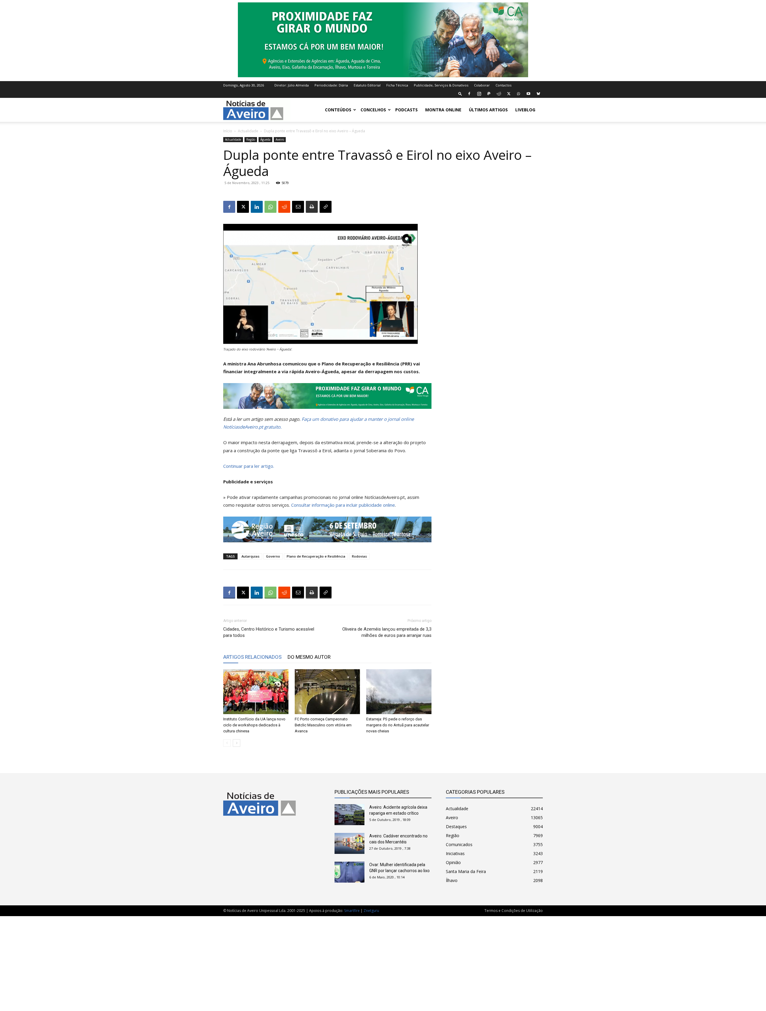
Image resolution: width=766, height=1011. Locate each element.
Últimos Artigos (488, 110)
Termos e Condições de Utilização (513, 910)
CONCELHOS (373, 110)
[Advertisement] (383, 960)
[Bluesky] (538, 93)
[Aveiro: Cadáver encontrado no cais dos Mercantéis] (349, 843)
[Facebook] (469, 93)
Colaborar (482, 85)
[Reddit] (498, 93)
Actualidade (248, 130)
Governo (273, 556)
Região (250, 139)
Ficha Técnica (397, 85)
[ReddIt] (284, 207)
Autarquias (250, 556)
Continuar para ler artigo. (248, 466)
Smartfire (352, 910)
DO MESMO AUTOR (309, 657)
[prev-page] (227, 743)
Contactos (503, 85)
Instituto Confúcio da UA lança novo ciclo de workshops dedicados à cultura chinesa (254, 725)
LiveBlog (525, 110)
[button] (460, 93)
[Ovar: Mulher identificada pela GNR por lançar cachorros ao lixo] (349, 872)
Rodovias (359, 556)
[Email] (298, 207)
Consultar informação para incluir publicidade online (343, 505)
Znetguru (371, 910)
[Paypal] (488, 93)
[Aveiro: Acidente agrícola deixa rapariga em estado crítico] (349, 814)
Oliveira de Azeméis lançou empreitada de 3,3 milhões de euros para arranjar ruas (386, 632)
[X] (508, 93)
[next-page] (236, 743)
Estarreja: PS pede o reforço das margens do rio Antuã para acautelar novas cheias (397, 725)
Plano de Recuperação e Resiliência (316, 556)
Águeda (265, 139)
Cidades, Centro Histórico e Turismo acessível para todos (268, 632)
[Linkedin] (257, 207)
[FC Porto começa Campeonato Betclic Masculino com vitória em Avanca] (327, 691)
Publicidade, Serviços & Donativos (441, 85)
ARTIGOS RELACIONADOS (252, 657)
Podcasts (406, 110)
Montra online (443, 110)
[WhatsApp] (518, 93)
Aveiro (280, 139)
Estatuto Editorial (367, 85)
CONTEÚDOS (338, 110)
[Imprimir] (312, 207)
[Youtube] (528, 93)
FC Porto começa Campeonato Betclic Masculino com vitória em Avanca (323, 725)
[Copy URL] (326, 207)
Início (227, 130)
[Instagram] (479, 93)
